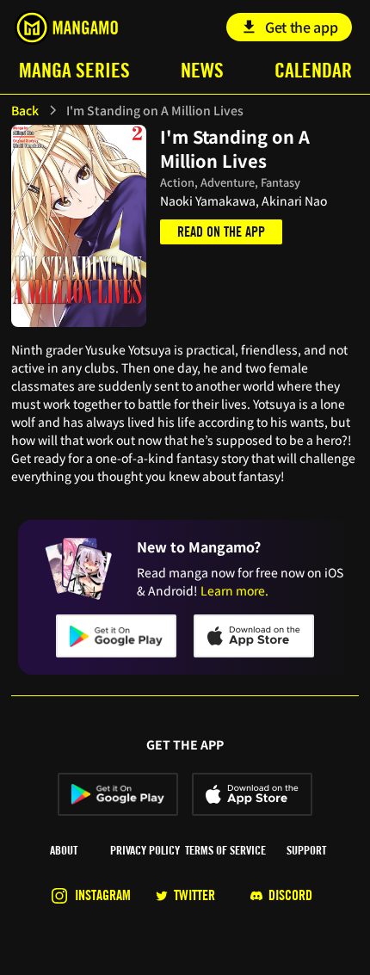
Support (306, 850)
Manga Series (74, 70)
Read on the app (221, 232)
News (202, 70)
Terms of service (225, 850)
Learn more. (234, 590)
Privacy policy (145, 850)
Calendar (313, 70)
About (63, 850)
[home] (66, 27)
